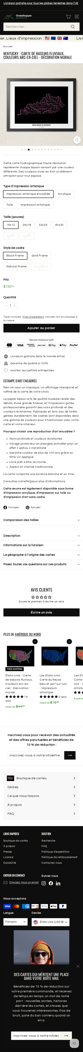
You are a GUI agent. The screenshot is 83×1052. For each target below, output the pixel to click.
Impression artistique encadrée (28, 194)
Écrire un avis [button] (41, 612)
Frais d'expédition (33, 317)
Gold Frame (40, 255)
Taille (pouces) (13, 216)
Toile (9, 204)
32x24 (43, 225)
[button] (14, 696)
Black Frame (15, 255)
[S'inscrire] (66, 1035)
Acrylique (64, 194)
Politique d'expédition (55, 851)
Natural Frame (16, 266)
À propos (9, 846)
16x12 (10, 225)
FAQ (29, 481)
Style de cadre (13, 247)
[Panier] (68, 17)
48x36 (10, 235)
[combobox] (41, 27)
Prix (6, 279)
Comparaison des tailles (20, 520)
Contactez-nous (52, 862)
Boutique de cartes (15, 840)
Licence (8, 857)
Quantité (9, 297)
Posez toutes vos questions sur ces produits (34, 564)
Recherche (48, 840)
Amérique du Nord (28, 634)
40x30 (59, 225)
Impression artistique (35, 204)
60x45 (27, 235)
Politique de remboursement (60, 857)
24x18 (27, 225)
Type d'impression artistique (23, 186)
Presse (7, 851)
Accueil (7, 46)
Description (11, 535)
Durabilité (9, 862)
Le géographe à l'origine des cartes (29, 554)
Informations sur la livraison (23, 545)
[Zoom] (77, 140)
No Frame (41, 266)
